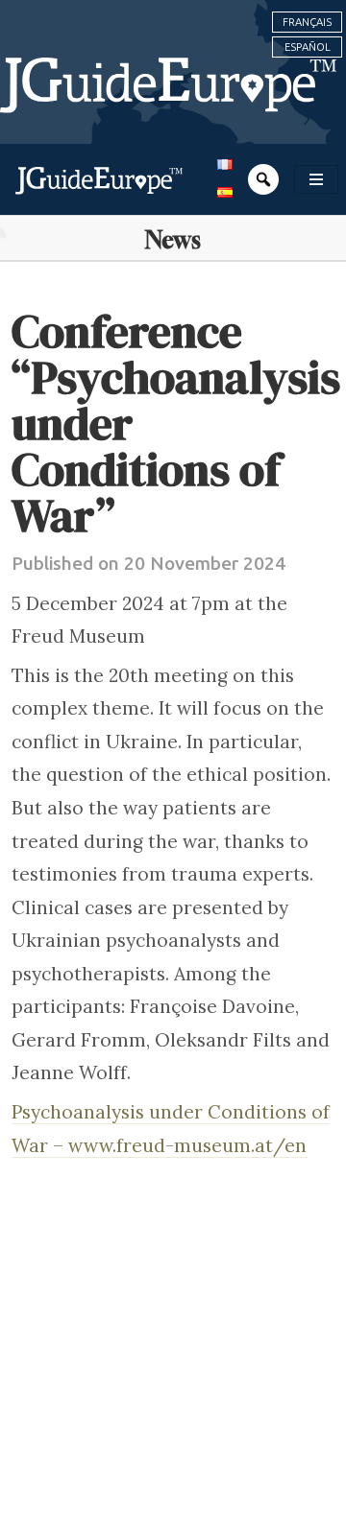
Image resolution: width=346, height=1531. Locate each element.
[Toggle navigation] (316, 179)
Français (307, 22)
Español (307, 47)
